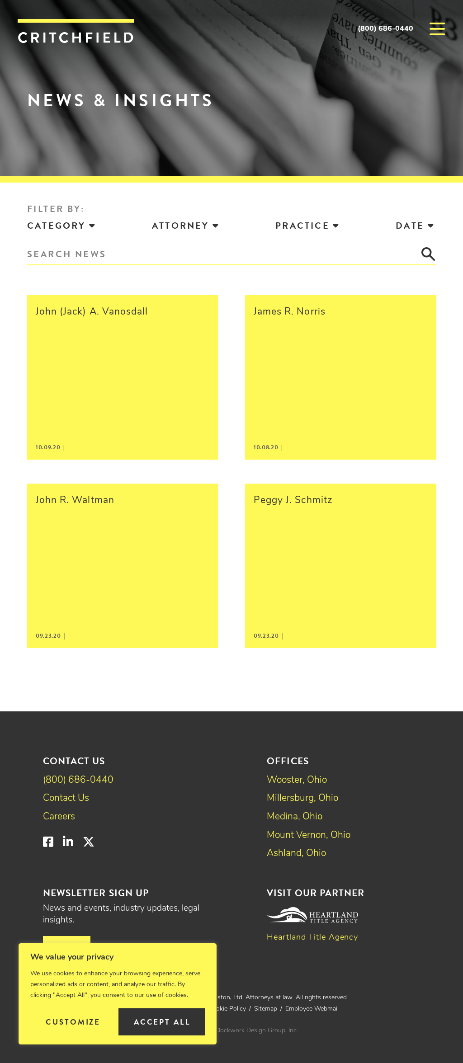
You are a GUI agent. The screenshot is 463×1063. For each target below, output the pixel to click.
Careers (59, 817)
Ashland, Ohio (296, 853)
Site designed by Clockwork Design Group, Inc (231, 1030)
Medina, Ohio (294, 817)
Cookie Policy (227, 1009)
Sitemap (265, 1009)
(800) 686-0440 (385, 29)
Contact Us (66, 798)
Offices (287, 761)
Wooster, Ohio (297, 780)
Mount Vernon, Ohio (308, 835)
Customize (73, 1022)
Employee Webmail (312, 1009)
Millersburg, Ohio (302, 798)
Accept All (162, 1022)
